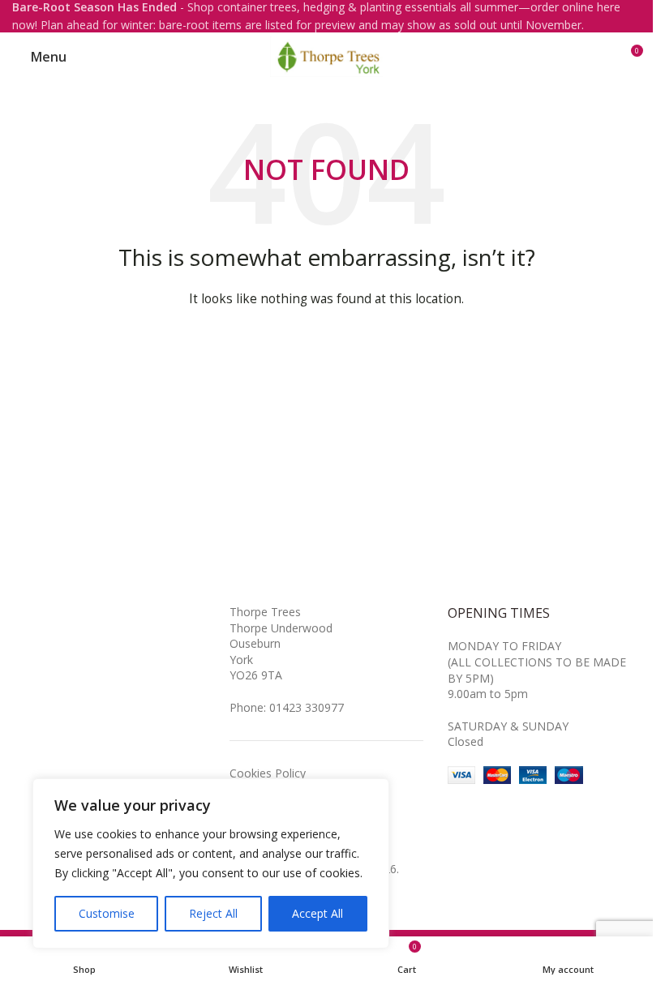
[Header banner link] (326, 16)
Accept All (317, 913)
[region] (210, 863)
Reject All (213, 913)
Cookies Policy (268, 773)
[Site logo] (327, 55)
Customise (107, 913)
